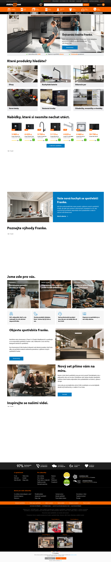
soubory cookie (73, 554)
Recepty (78, 498)
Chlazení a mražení (73, 503)
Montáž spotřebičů (60, 496)
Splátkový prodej (41, 482)
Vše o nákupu (40, 478)
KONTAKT (102, 1)
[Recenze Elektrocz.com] (67, 475)
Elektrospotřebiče (76, 506)
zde (61, 560)
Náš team (16, 478)
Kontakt (24, 478)
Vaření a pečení (49, 503)
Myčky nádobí (61, 503)
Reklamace (54, 480)
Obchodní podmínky (42, 484)
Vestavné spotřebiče (20, 503)
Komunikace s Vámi (81, 494)
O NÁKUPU (85, 1)
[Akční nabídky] (41, 4)
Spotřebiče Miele (46, 506)
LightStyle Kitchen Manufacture (61, 506)
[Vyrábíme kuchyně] (89, 466)
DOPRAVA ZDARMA (93, 1)
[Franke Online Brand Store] (34, 13)
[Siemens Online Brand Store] (47, 13)
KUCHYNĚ (78, 1)
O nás (15, 476)
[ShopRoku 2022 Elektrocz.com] (85, 476)
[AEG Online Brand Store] (9, 13)
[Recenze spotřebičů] (24, 466)
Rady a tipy (37, 498)
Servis (53, 478)
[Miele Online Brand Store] (82, 13)
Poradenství (54, 482)
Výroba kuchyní (59, 494)
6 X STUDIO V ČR (64, 1)
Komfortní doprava (18, 496)
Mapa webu (25, 480)
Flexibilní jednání (39, 494)
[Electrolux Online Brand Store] (21, 13)
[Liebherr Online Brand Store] (98, 13)
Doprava (53, 476)
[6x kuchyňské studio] (74, 466)
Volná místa (25, 476)
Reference (16, 498)
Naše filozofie (17, 480)
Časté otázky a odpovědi (43, 480)
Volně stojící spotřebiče (35, 503)
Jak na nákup (40, 476)
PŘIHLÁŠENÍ (55, 1)
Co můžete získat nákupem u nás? (22, 494)
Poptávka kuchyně (80, 496)
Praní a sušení (86, 503)
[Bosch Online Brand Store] (64, 13)
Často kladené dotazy (61, 498)
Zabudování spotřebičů (40, 496)
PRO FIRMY (72, 1)
